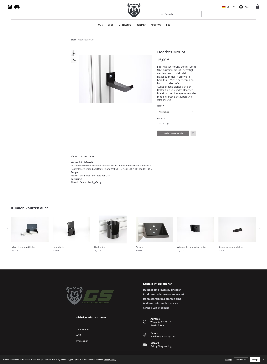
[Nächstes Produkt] (259, 229)
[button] (257, 6)
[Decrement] (159, 123)
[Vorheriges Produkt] (7, 229)
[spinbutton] (163, 123)
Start (73, 39)
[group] (133, 239)
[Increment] (168, 123)
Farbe (160, 105)
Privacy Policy (110, 359)
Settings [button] (228, 359)
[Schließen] (263, 359)
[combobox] (176, 112)
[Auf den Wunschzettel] (193, 133)
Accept (255, 359)
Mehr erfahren (164, 99)
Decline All (241, 359)
